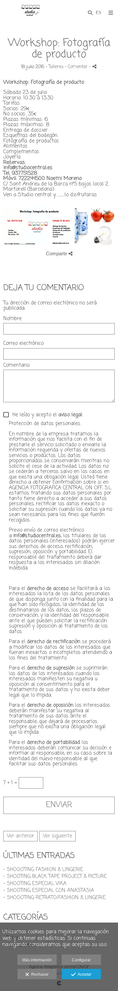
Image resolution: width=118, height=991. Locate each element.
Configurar (81, 960)
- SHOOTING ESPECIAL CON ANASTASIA (48, 890)
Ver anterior (20, 836)
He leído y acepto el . (46, 415)
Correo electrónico (23, 344)
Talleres (56, 67)
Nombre (12, 319)
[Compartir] (94, 66)
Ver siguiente (57, 836)
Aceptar (83, 974)
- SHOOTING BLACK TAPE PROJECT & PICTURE (55, 876)
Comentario (16, 365)
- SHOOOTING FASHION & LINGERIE (43, 869)
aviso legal (70, 415)
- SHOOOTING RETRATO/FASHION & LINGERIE (54, 897)
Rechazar (39, 974)
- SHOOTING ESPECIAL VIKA (35, 883)
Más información (37, 960)
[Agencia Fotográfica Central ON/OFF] (30, 12)
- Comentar (77, 67)
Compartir (57, 253)
